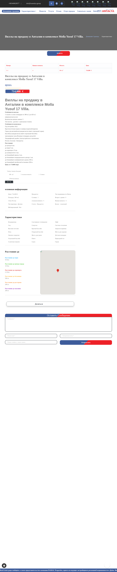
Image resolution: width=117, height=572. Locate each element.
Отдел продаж (69, 11)
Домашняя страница (11, 11)
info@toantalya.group (33, 3)
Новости (42, 11)
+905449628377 (14, 3)
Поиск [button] (59, 53)
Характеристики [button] (28, 11)
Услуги (51, 11)
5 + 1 (9, 182)
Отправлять (86, 342)
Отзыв (58, 11)
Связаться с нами (84, 11)
